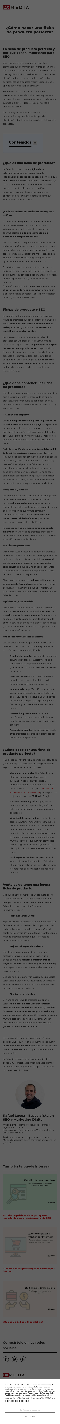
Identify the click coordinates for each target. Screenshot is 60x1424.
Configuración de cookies (30, 1410)
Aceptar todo (30, 1417)
